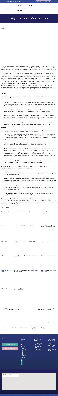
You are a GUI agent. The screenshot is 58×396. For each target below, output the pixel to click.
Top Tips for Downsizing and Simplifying (20, 242)
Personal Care (38, 344)
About (30, 6)
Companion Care (38, 343)
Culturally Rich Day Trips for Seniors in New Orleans (21, 256)
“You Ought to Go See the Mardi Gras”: (48, 242)
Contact (19, 10)
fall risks (41, 186)
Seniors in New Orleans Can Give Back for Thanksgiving (20, 289)
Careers (25, 8)
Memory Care (38, 346)
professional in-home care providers (28, 131)
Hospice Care (38, 350)
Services (19, 6)
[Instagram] (21, 364)
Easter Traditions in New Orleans (20, 225)
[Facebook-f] (21, 360)
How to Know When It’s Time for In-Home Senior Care (21, 212)
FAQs (17, 8)
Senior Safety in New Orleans (47, 211)
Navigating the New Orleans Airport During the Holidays (21, 271)
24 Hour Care (38, 347)
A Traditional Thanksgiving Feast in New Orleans (48, 271)
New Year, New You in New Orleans (48, 255)
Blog (32, 8)
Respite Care (37, 349)
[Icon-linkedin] (21, 362)
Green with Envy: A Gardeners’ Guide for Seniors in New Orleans (48, 226)
